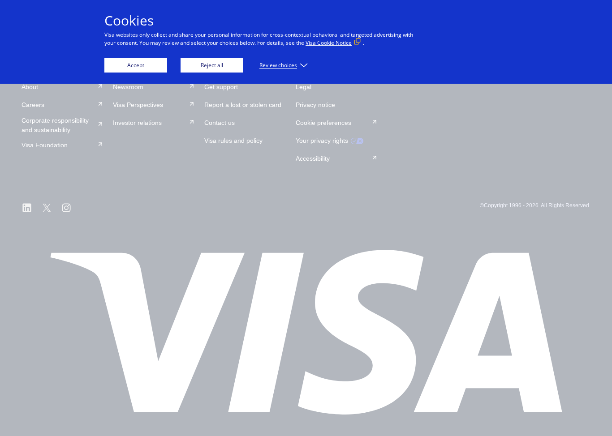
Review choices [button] (278, 65)
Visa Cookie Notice (329, 43)
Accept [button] (135, 65)
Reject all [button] (212, 65)
